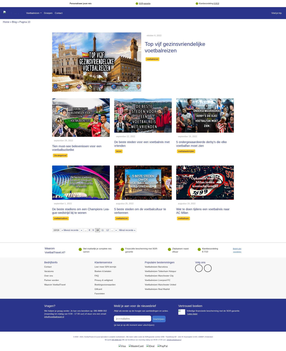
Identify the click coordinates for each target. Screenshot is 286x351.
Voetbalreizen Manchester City (159, 275)
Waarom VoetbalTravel (55, 284)
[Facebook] (198, 268)
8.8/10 (216, 3)
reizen (118, 151)
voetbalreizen (152, 59)
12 (107, 230)
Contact (58, 13)
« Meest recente (70, 230)
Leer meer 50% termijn (105, 267)
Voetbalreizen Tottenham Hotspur (160, 271)
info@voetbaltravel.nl (54, 317)
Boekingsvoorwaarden (105, 284)
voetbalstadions (61, 218)
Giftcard (98, 289)
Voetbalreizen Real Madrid (157, 289)
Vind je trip (276, 13)
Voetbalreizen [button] (33, 13)
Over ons (48, 275)
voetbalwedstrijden (186, 151)
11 (102, 230)
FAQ (97, 275)
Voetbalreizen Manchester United (160, 284)
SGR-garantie (144, 3)
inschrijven (158, 319)
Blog (14, 22)
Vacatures (49, 271)
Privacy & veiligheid (104, 280)
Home (6, 22)
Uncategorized (60, 155)
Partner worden (51, 280)
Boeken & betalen (103, 271)
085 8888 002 (117, 340)
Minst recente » (127, 230)
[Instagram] (207, 268)
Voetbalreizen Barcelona (156, 267)
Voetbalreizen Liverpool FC (157, 280)
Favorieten (100, 293)
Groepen (48, 13)
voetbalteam (183, 218)
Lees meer (192, 314)
